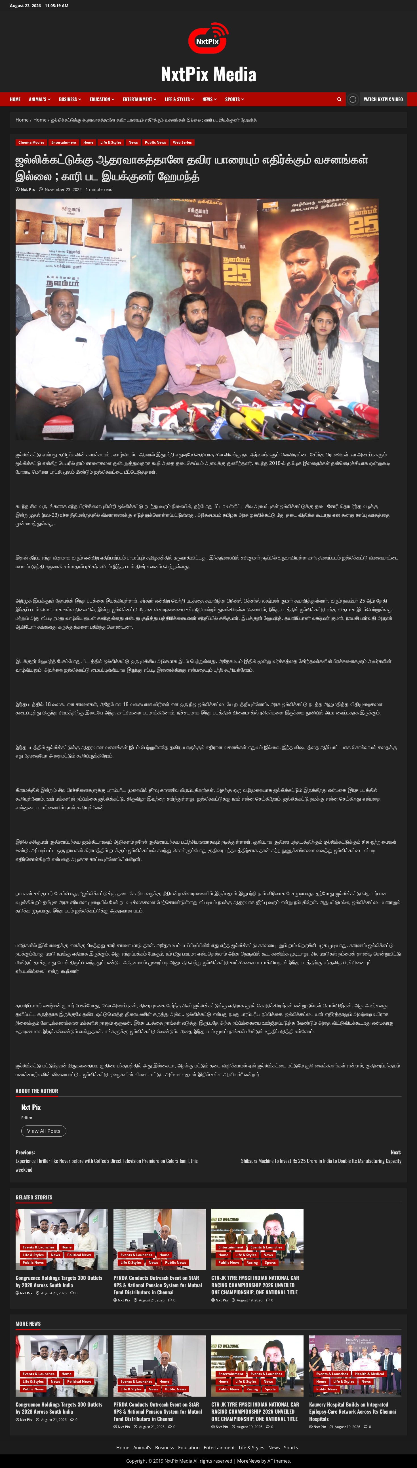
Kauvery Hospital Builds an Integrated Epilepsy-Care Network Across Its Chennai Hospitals (352, 1411)
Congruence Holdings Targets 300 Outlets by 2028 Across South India (59, 1281)
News (207, 99)
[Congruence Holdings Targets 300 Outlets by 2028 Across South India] (62, 1239)
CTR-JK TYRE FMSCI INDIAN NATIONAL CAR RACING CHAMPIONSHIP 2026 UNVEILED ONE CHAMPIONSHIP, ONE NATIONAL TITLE (255, 1284)
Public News (155, 142)
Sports (232, 99)
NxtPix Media (208, 73)
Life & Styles (177, 99)
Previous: (107, 1160)
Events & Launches (38, 1247)
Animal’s (37, 99)
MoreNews (248, 1461)
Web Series (182, 142)
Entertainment (137, 99)
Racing (252, 1262)
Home (15, 99)
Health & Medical (369, 1373)
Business (68, 99)
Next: (321, 1156)
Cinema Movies (31, 142)
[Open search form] (339, 99)
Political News (79, 1254)
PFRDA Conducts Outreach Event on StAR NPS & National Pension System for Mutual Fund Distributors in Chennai (157, 1284)
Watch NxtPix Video (383, 99)
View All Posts (43, 1130)
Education (100, 99)
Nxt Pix (28, 189)
